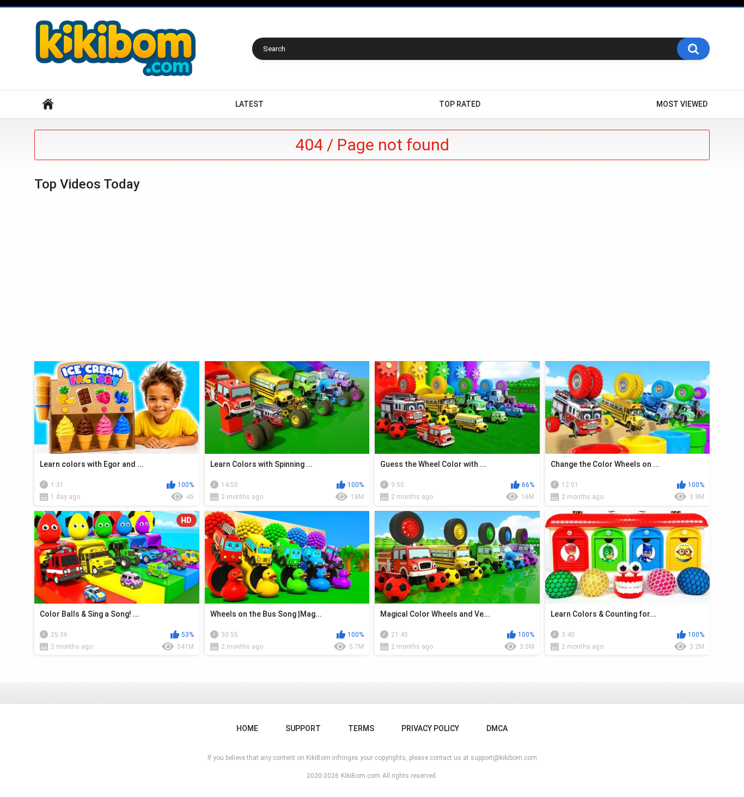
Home (48, 104)
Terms (361, 728)
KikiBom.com (360, 776)
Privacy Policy (430, 728)
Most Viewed (682, 104)
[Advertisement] (372, 276)
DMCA (497, 728)
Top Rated (459, 104)
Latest (249, 104)
